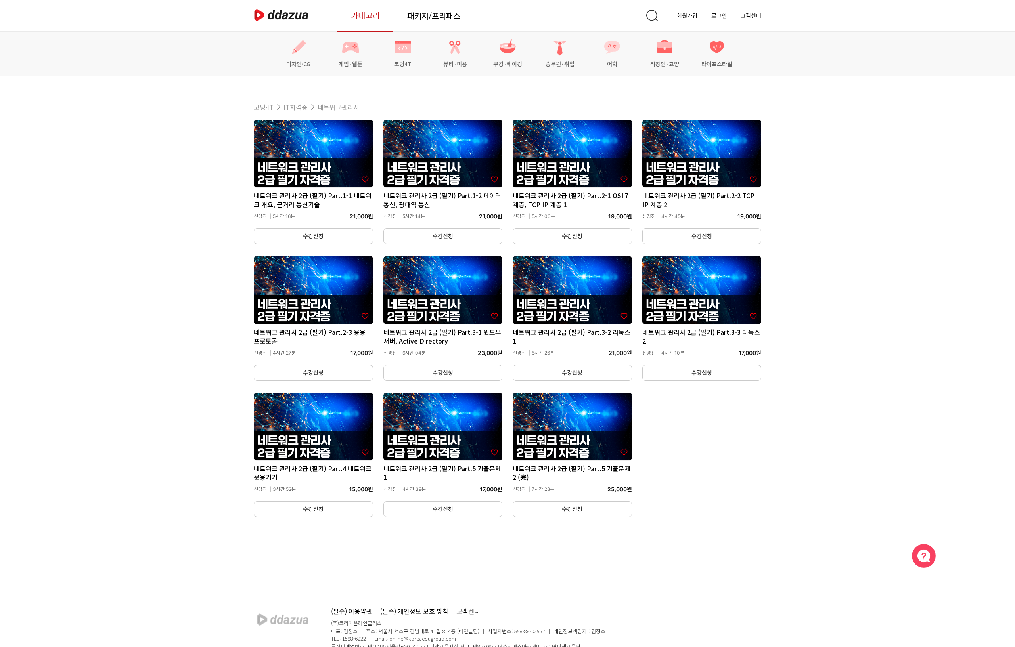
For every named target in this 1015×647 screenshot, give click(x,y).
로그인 (719, 15)
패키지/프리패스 (433, 15)
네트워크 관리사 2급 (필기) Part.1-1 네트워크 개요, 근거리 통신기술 (313, 200)
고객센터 (751, 15)
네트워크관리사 (338, 107)
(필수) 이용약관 (351, 611)
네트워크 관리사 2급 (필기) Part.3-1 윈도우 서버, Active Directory (442, 336)
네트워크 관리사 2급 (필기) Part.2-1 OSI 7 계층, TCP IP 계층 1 (570, 200)
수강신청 (313, 236)
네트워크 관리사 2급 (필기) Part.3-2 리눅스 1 (571, 336)
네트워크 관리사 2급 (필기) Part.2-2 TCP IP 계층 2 (698, 200)
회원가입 (687, 15)
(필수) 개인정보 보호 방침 (414, 611)
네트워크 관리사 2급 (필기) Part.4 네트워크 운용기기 (313, 473)
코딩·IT (264, 107)
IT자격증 (295, 107)
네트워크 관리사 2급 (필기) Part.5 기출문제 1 (442, 473)
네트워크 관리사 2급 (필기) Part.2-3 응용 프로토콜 (310, 336)
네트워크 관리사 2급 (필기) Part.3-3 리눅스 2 (701, 336)
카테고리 (365, 15)
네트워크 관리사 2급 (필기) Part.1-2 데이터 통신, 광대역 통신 (442, 200)
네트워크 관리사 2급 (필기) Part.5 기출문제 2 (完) (571, 473)
